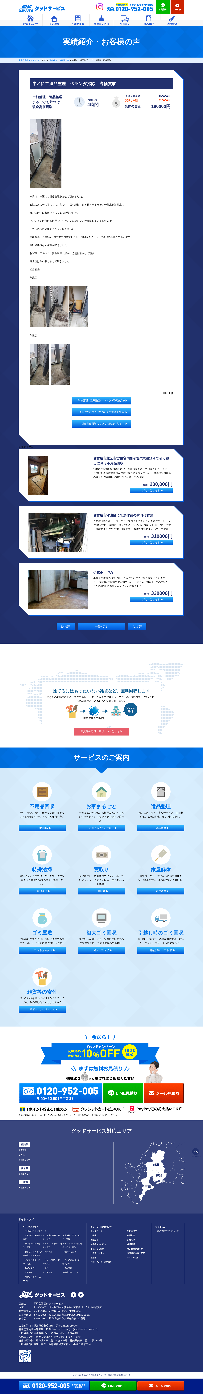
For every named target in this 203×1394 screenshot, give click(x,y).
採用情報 (131, 1244)
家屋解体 (28, 1272)
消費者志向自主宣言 (136, 1253)
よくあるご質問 (97, 1249)
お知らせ (131, 1240)
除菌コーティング (71, 1272)
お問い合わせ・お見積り (101, 1262)
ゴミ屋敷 (47, 1272)
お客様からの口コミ (99, 1244)
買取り (46, 1268)
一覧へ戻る (101, 626)
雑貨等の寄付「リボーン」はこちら (101, 731)
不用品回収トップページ (34, 1231)
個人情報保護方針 (135, 1249)
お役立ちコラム (97, 1253)
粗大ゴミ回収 (69, 1252)
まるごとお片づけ (46, 102)
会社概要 (131, 1235)
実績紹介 (94, 1240)
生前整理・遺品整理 (47, 97)
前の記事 (66, 626)
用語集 (93, 1257)
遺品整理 (67, 1268)
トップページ (96, 1231)
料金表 (93, 1235)
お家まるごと (29, 1268)
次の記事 (137, 626)
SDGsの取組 (132, 1257)
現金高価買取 (42, 107)
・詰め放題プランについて (167, 1231)
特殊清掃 (47, 1252)
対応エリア (132, 1231)
